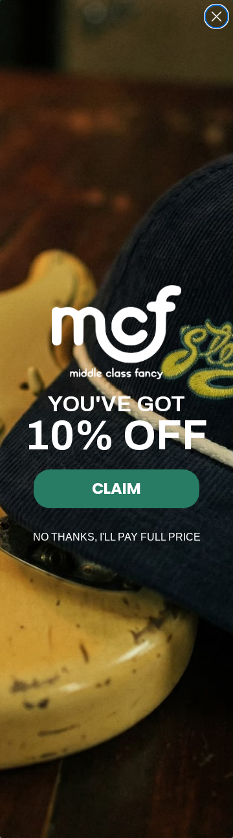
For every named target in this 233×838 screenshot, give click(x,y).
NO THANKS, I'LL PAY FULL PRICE (117, 537)
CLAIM (116, 488)
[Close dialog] (216, 16)
